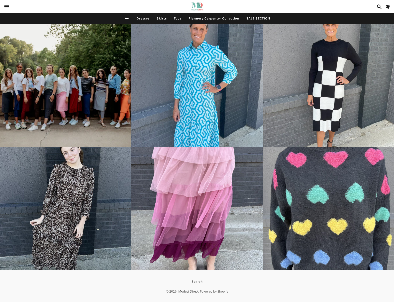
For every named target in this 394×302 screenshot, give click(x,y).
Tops (178, 18)
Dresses (143, 18)
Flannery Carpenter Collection (214, 18)
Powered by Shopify (214, 291)
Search (197, 281)
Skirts (162, 18)
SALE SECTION (258, 18)
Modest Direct (188, 291)
